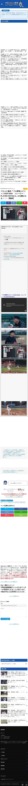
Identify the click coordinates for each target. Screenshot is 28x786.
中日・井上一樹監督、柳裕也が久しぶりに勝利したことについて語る (14, 78)
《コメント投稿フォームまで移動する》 (14, 496)
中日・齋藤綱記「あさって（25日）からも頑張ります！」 (17, 687)
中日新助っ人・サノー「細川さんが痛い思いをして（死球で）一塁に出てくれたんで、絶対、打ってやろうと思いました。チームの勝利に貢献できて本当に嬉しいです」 (14, 72)
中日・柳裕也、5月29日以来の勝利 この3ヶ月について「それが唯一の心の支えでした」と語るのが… (14, 156)
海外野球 (2, 762)
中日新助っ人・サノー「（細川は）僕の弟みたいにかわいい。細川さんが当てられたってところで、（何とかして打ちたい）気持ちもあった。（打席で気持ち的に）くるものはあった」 (14, 108)
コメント (2, 608)
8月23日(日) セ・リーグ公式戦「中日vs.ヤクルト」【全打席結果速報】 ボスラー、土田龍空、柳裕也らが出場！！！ (14, 59)
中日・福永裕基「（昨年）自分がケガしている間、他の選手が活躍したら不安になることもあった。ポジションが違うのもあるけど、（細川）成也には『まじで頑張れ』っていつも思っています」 (13, 713)
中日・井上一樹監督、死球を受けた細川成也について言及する (12, 114)
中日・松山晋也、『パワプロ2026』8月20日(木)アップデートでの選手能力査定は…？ (14, 159)
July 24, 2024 (6, 259)
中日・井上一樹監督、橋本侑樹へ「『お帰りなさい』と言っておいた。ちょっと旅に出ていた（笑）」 (13, 121)
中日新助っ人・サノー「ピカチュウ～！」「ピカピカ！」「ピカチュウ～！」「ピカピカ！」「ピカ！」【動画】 (14, 164)
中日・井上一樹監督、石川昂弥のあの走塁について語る (17, 721)
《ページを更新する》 (14, 596)
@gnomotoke (7, 736)
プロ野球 (3, 500)
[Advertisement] (14, 538)
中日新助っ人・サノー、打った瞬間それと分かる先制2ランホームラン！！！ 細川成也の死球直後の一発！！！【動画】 (14, 177)
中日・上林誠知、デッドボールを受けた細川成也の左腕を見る (12, 166)
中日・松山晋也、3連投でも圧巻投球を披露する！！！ (11, 174)
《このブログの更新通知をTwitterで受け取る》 (14, 495)
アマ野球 (2, 752)
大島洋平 (18, 502)
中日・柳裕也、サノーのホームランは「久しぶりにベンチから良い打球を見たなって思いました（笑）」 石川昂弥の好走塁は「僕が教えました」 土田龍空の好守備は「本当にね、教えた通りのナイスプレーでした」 (14, 64)
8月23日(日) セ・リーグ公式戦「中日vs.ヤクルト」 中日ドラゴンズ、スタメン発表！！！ (14, 76)
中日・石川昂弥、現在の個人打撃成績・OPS (16, 681)
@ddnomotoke (6, 738)
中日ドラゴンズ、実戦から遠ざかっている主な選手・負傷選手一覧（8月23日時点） (13, 112)
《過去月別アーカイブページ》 (7, 779)
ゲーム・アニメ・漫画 (6, 502)
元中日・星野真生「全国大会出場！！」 (8, 179)
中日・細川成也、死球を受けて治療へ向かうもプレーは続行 (12, 172)
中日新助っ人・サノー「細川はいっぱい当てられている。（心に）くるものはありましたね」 (14, 117)
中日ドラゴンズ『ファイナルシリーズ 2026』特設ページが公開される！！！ (14, 182)
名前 (2, 603)
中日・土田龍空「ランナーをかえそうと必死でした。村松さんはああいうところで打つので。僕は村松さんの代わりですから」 (14, 68)
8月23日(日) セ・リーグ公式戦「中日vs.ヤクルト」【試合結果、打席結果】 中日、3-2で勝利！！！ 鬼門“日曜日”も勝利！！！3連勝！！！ (14, 51)
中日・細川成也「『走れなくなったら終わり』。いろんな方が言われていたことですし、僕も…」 (14, 169)
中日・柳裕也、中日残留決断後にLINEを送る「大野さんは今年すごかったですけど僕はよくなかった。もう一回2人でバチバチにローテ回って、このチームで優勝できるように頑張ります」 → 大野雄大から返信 (14, 125)
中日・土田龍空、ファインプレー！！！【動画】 (10, 161)
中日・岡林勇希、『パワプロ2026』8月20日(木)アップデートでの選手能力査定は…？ (16, 699)
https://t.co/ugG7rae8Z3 (18, 253)
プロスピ (13, 502)
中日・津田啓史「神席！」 (16, 692)
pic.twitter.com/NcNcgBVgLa (10, 256)
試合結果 (2, 768)
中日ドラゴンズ (10, 500)
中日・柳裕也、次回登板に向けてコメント (17, 705)
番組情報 (2, 765)
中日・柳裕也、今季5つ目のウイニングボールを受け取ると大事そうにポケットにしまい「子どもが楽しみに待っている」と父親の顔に (13, 674)
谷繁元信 (23, 502)
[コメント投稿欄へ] (22, 785)
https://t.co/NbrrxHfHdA (15, 254)
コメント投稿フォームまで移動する (9, 581)
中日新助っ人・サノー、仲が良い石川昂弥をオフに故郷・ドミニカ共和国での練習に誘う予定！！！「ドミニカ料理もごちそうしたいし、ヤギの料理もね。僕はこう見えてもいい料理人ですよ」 (14, 55)
